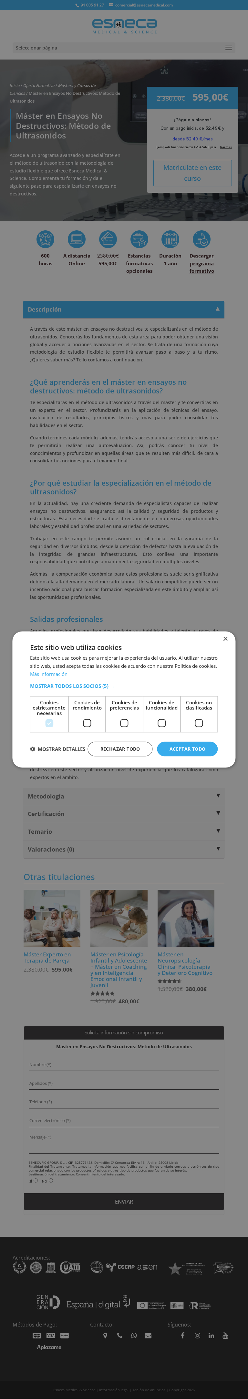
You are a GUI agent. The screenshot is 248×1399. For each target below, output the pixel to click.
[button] (124, 685)
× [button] (225, 639)
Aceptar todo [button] (188, 749)
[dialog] (123, 700)
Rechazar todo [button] (120, 749)
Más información (48, 673)
